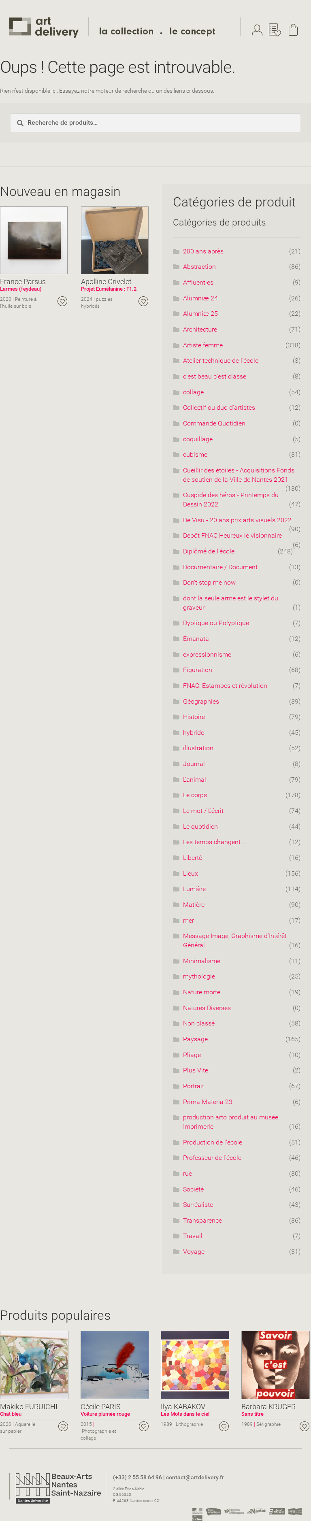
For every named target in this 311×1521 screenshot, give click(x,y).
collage (193, 392)
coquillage (198, 439)
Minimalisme (201, 961)
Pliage (192, 1055)
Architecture (200, 329)
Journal (194, 764)
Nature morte (201, 992)
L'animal (194, 779)
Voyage (193, 1251)
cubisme (195, 454)
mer (188, 920)
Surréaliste (198, 1204)
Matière (193, 904)
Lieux (190, 873)
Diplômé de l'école (208, 551)
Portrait (193, 1086)
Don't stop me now (209, 582)
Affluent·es (198, 282)
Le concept (192, 33)
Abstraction (199, 266)
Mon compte (258, 29)
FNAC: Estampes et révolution (225, 685)
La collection (126, 33)
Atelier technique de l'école (220, 360)
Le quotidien (200, 826)
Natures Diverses (207, 1008)
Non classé (199, 1023)
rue (187, 1173)
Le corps (195, 795)
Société (193, 1189)
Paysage (195, 1039)
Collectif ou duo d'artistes (219, 407)
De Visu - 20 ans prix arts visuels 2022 (237, 520)
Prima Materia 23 (207, 1102)
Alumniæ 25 (200, 313)
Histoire (194, 717)
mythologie (199, 976)
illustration (198, 748)
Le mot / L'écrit (203, 811)
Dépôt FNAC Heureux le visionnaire (232, 535)
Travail (192, 1236)
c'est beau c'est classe (214, 376)
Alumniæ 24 (200, 298)
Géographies (201, 701)
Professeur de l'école (212, 1157)
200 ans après (203, 251)
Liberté (192, 858)
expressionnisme (207, 654)
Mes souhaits (277, 29)
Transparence (202, 1220)
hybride (193, 732)
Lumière (194, 889)
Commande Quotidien (214, 423)
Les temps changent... (214, 842)
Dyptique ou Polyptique (216, 623)
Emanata (196, 638)
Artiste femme (203, 345)
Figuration (197, 670)
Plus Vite (195, 1070)
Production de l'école (212, 1142)
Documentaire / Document (220, 567)
